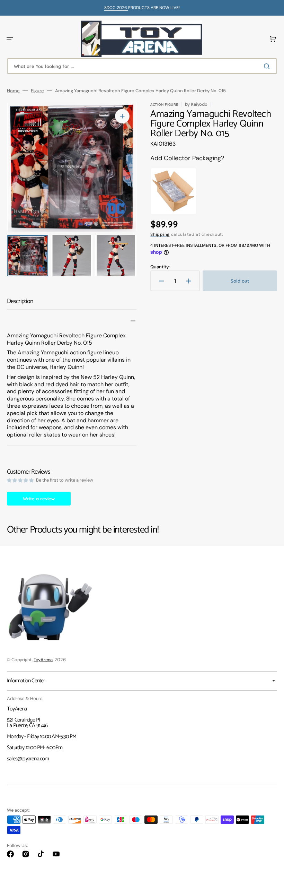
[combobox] (142, 66)
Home (13, 90)
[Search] (268, 66)
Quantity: (160, 267)
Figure (37, 90)
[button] (9, 38)
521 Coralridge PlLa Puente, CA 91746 (27, 722)
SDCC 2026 (116, 7)
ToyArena (43, 660)
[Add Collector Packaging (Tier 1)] (168, 191)
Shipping (160, 234)
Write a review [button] (39, 498)
